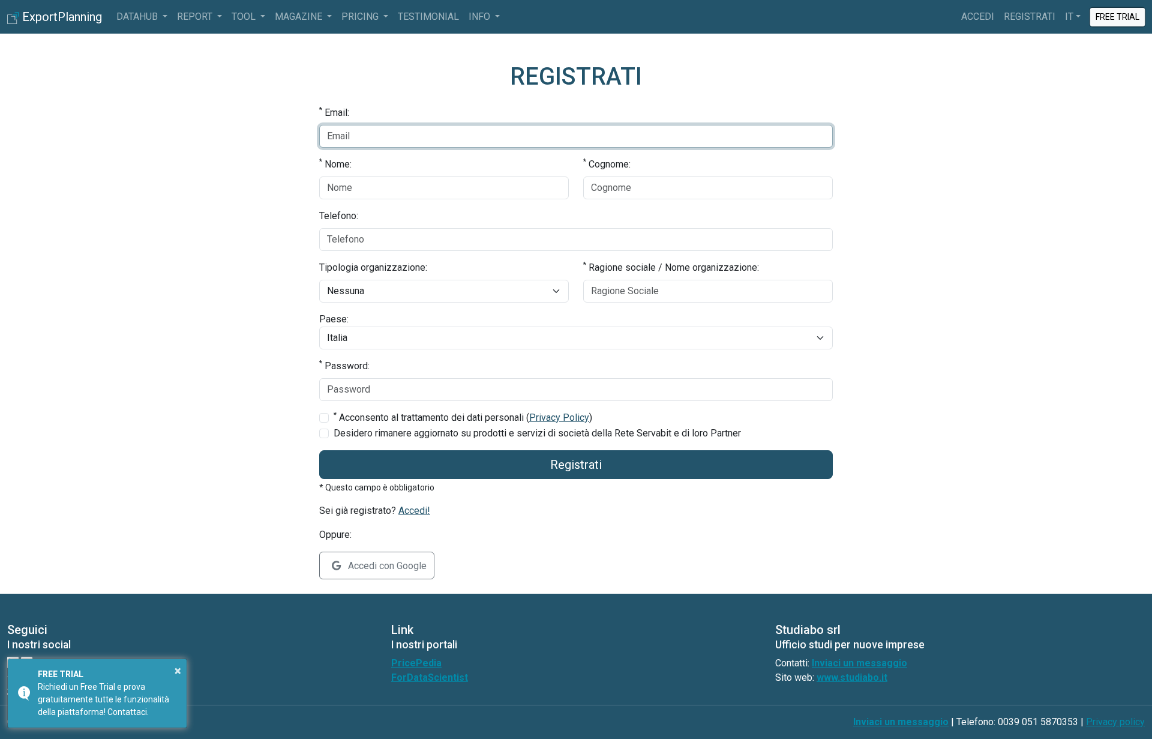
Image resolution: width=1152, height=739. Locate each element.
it (1069, 16)
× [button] (178, 671)
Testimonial (428, 16)
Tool (245, 16)
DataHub (138, 16)
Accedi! (414, 510)
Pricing (361, 16)
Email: (334, 112)
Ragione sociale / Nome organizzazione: (671, 267)
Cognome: (607, 163)
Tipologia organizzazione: (373, 267)
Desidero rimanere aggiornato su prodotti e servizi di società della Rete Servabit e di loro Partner (537, 433)
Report (196, 16)
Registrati (1029, 16)
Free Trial (1117, 16)
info (481, 16)
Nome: (335, 163)
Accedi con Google (386, 566)
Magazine (300, 16)
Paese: (334, 319)
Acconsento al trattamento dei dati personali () (463, 417)
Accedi (977, 16)
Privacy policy (1115, 722)
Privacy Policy (559, 417)
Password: (344, 365)
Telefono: (338, 216)
